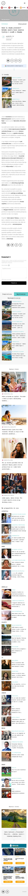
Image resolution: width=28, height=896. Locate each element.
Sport (17, 7)
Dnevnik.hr (5, 7)
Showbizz (23, 7)
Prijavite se (14, 283)
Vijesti (12, 7)
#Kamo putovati (22, 24)
